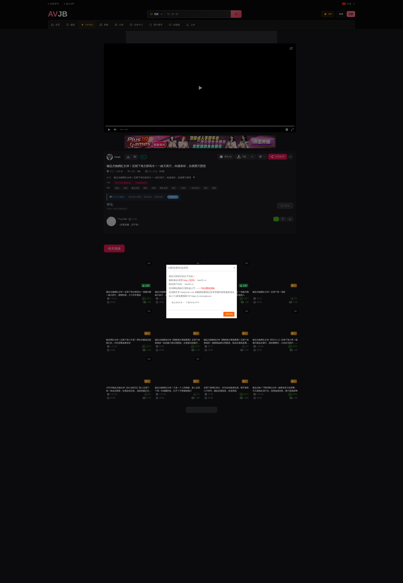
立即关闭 (229, 314)
